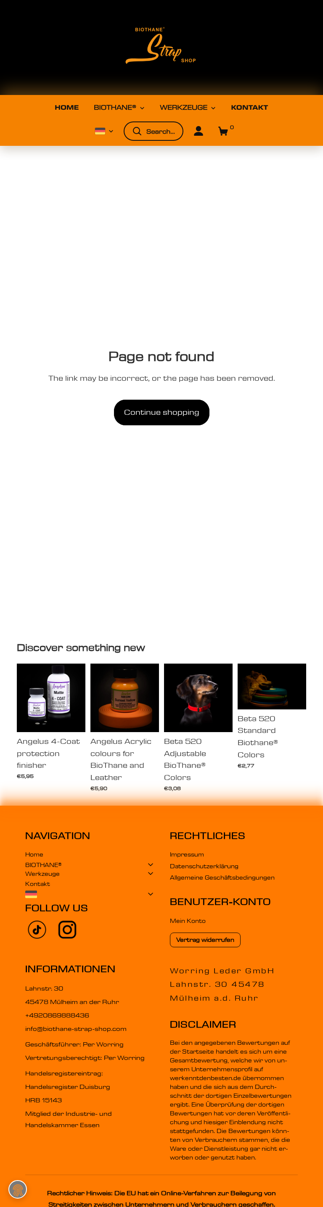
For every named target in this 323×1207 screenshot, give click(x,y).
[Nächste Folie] (76, 697)
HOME (67, 107)
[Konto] (198, 131)
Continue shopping (161, 412)
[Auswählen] (72, 719)
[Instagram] (67, 929)
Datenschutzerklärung (204, 866)
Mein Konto (188, 920)
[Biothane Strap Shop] (161, 47)
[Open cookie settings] (17, 1189)
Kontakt (37, 883)
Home (34, 854)
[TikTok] (37, 929)
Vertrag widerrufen (205, 939)
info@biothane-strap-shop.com (76, 1029)
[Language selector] (89, 894)
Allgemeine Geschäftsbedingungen (222, 877)
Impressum (187, 854)
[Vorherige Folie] (26, 697)
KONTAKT (249, 107)
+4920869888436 (57, 1015)
